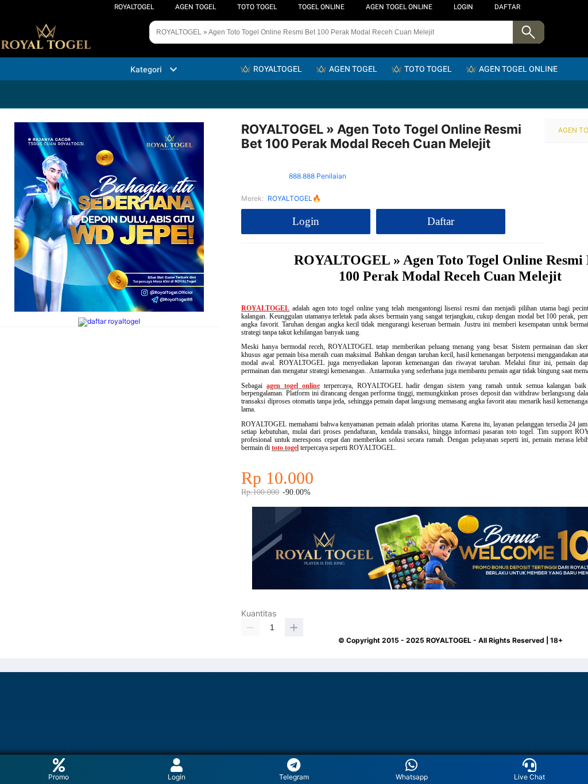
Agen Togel (195, 7)
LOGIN (463, 7)
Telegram (294, 777)
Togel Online (321, 7)
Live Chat (529, 777)
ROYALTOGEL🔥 (294, 198)
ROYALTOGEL (134, 7)
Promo (58, 777)
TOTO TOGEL (257, 7)
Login (176, 777)
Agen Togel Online (399, 7)
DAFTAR (507, 7)
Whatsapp (412, 777)
